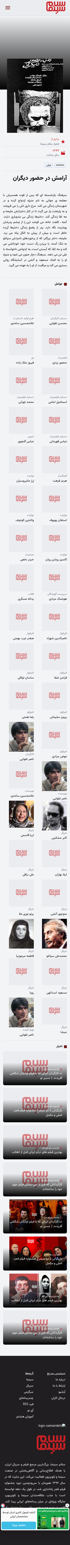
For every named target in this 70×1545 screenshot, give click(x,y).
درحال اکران (58, 1398)
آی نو (30, 1410)
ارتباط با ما (59, 1385)
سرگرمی (28, 1392)
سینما (29, 1379)
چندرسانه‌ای (26, 1398)
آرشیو (62, 1392)
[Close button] (67, 1505)
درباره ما (60, 1379)
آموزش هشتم (24, 1416)
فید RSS (28, 1404)
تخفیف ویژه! (18, 1525)
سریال (29, 1385)
